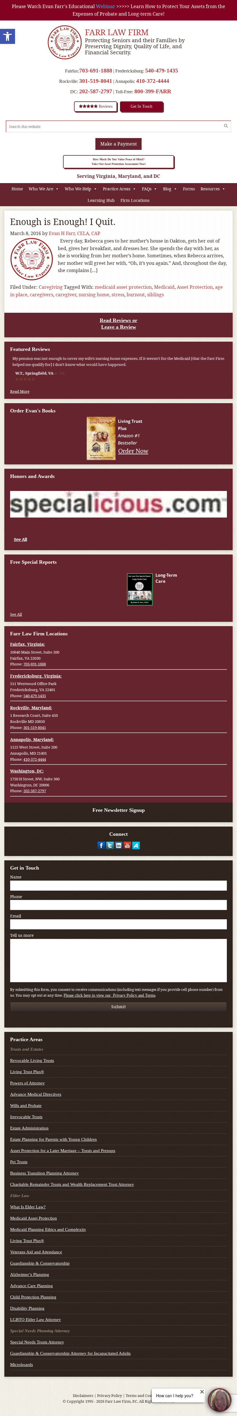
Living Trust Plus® (27, 1071)
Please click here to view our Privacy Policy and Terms (109, 995)
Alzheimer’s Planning (29, 1274)
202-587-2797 (95, 91)
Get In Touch (141, 106)
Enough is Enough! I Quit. (63, 222)
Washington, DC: (27, 771)
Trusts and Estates (26, 1049)
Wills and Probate (26, 1105)
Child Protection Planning (33, 1297)
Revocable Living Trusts (32, 1060)
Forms (189, 188)
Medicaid (164, 287)
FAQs (146, 188)
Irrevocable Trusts (26, 1116)
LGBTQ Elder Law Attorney (35, 1319)
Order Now (133, 450)
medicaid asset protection (123, 287)
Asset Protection (195, 287)
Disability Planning (27, 1308)
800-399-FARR (152, 91)
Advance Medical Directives (35, 1094)
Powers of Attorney (27, 1083)
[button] (7, 36)
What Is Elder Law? (28, 1207)
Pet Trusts (18, 1162)
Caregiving (51, 287)
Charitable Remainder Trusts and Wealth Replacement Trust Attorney (72, 1184)
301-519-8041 (95, 81)
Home (17, 188)
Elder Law (19, 1195)
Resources (210, 188)
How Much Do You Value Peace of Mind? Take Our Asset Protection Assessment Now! (119, 161)
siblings (155, 294)
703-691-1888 (95, 70)
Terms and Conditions (145, 1395)
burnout (136, 294)
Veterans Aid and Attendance (36, 1252)
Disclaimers (83, 1395)
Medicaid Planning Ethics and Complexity (48, 1229)
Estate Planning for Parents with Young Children (53, 1139)
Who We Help (78, 188)
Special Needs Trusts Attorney (37, 1342)
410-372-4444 (152, 81)
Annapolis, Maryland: (32, 739)
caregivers (41, 294)
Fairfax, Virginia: (27, 644)
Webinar (105, 6)
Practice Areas (116, 188)
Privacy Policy (109, 1395)
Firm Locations (135, 200)
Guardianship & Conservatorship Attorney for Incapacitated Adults (70, 1353)
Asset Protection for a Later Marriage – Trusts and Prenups (62, 1150)
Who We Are (41, 188)
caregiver (65, 294)
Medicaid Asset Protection (33, 1218)
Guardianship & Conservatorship (40, 1263)
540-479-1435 (161, 70)
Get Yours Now (133, 600)
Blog (167, 188)
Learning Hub (101, 200)
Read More (19, 391)
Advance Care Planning (31, 1285)
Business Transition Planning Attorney (44, 1173)
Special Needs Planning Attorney (40, 1330)
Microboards (21, 1364)
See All (20, 539)
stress (118, 294)
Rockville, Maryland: (31, 707)
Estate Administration (29, 1128)
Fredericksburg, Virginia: (36, 676)
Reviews (105, 106)
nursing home (94, 294)
